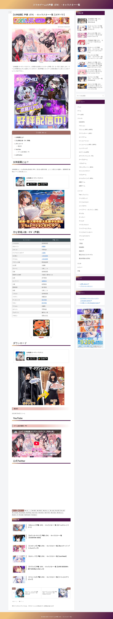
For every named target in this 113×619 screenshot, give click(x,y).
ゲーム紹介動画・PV (23, 152)
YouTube (18, 149)
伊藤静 (43, 246)
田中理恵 (44, 300)
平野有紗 (29, 512)
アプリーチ (36, 180)
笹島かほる (60, 512)
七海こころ (28, 510)
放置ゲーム (21, 510)
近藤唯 (22, 514)
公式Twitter (19, 155)
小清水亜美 (45, 256)
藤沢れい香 (16, 514)
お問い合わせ (84, 284)
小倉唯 (43, 253)
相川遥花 (54, 512)
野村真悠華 (28, 514)
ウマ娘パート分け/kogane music (89, 303)
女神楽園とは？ (20, 137)
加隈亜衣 (44, 281)
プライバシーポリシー (86, 286)
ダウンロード (19, 143)
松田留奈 (42, 512)
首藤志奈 (35, 514)
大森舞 (58, 510)
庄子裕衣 (36, 512)
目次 (39, 132)
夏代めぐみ (46, 510)
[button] (103, 96)
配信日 (20, 146)
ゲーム (15, 510)
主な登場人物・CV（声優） (23, 140)
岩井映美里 (23, 512)
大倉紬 (53, 510)
